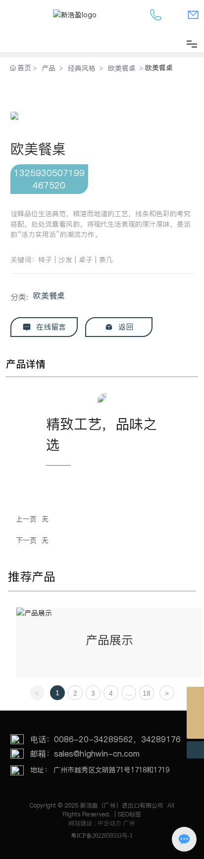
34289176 (161, 739)
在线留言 (50, 327)
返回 (124, 327)
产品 (48, 68)
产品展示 (109, 640)
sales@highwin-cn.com (97, 753)
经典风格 (82, 68)
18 (147, 693)
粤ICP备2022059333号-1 (102, 835)
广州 (129, 823)
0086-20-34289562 (93, 739)
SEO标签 (129, 814)
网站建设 (81, 823)
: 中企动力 (107, 823)
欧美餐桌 (122, 68)
